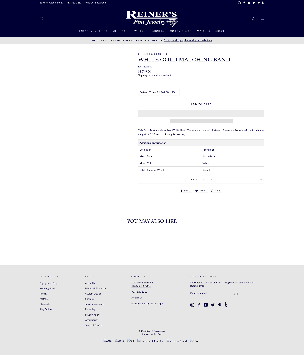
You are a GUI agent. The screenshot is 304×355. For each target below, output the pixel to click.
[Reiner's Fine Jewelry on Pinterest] (220, 305)
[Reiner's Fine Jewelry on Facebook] (199, 305)
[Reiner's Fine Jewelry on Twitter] (213, 305)
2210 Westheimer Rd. (142, 282)
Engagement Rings (93, 31)
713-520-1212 (74, 2)
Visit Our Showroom (95, 2)
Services (89, 299)
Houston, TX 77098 (141, 286)
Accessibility (91, 320)
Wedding (119, 31)
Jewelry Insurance (94, 304)
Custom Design (180, 31)
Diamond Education (95, 288)
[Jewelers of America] (150, 341)
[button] (201, 113)
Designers (156, 31)
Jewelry (137, 31)
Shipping (142, 75)
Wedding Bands (48, 288)
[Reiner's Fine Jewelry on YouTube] (206, 305)
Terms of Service (93, 325)
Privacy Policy (92, 315)
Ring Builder (46, 309)
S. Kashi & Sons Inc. (153, 54)
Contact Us (136, 297)
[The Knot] (262, 3)
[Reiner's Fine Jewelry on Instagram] (192, 305)
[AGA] (108, 341)
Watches (203, 31)
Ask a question (201, 179)
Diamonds (45, 304)
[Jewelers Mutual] (177, 341)
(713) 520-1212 (139, 292)
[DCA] (194, 341)
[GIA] (130, 341)
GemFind (157, 334)
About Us (90, 283)
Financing (90, 309)
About (220, 31)
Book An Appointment (51, 2)
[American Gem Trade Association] (119, 341)
